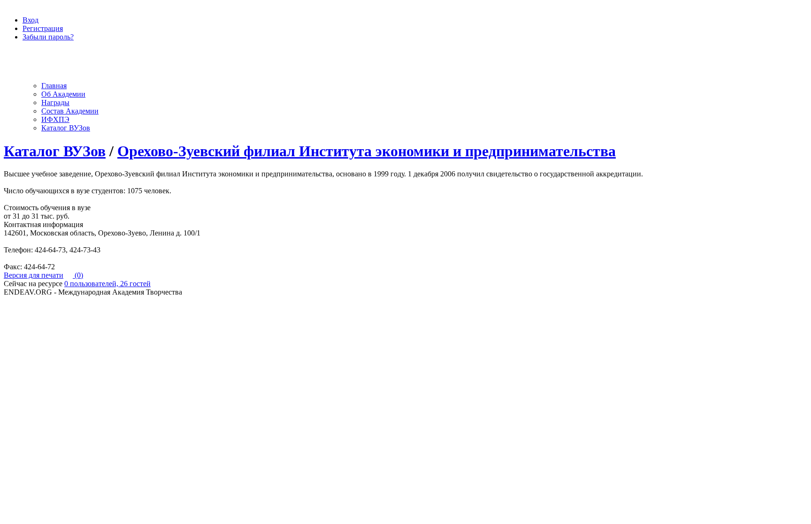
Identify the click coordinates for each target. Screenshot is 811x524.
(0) (78, 275)
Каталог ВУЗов (65, 128)
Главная (54, 86)
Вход (30, 20)
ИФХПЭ (55, 119)
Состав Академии (70, 111)
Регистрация (43, 28)
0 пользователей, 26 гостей (107, 284)
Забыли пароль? (48, 37)
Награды (55, 102)
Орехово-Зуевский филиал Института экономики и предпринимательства (366, 151)
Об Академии (63, 94)
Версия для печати (33, 275)
